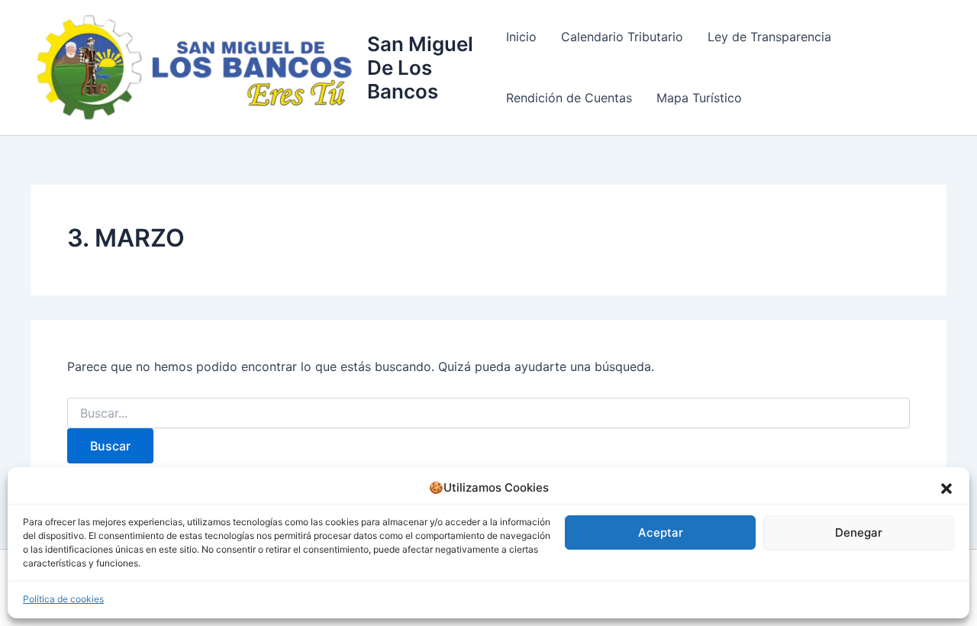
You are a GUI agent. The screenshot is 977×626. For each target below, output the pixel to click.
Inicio (521, 36)
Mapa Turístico (699, 97)
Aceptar (660, 532)
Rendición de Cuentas (569, 97)
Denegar (858, 532)
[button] (946, 488)
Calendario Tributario (622, 36)
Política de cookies (63, 599)
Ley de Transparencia (769, 36)
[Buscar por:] (488, 413)
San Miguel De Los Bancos (420, 67)
